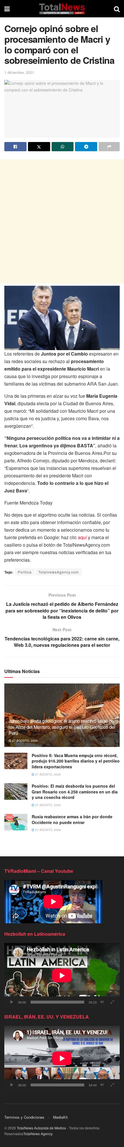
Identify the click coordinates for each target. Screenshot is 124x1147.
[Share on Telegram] (86, 146)
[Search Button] (117, 8)
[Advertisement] (62, 221)
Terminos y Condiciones (24, 1117)
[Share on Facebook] (15, 146)
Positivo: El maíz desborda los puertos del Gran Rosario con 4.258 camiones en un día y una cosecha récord (75, 791)
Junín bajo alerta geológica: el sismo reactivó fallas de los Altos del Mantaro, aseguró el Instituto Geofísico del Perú (62, 727)
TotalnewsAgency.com (58, 571)
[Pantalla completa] (112, 1002)
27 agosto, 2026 (24, 741)
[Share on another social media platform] (109, 146)
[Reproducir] (12, 1002)
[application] (62, 975)
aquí (82, 537)
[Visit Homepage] (62, 8)
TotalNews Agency (37, 1133)
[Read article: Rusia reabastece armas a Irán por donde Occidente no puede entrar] (15, 822)
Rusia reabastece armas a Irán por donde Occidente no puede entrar (72, 819)
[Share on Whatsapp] (63, 146)
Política (25, 571)
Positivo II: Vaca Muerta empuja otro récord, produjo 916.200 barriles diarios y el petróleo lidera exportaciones (76, 760)
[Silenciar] (102, 1002)
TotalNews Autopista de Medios (41, 1127)
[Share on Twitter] (39, 146)
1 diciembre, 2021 (19, 72)
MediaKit (60, 1117)
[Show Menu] (7, 8)
